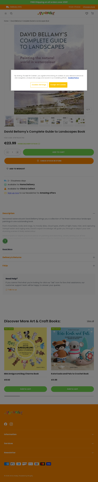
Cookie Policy (73, 78)
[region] (49, 80)
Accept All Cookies (58, 85)
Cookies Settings (39, 85)
